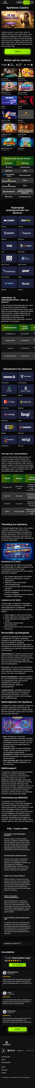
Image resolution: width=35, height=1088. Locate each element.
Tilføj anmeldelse (17, 965)
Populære (4, 64)
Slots (28, 64)
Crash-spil (20, 64)
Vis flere (17, 1029)
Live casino (12, 64)
